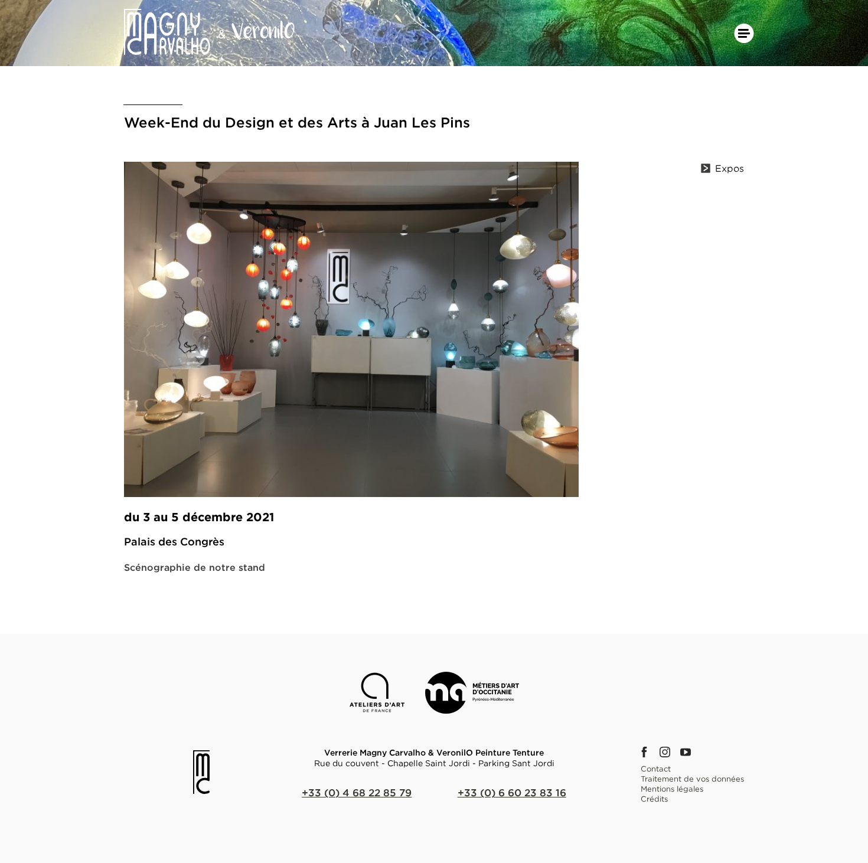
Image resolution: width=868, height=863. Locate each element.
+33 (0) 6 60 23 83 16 (512, 792)
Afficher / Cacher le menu (744, 33)
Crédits (654, 799)
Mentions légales (672, 788)
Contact (656, 768)
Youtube (689, 752)
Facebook (648, 752)
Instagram (668, 752)
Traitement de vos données (692, 778)
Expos (729, 168)
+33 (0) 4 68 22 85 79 (357, 792)
